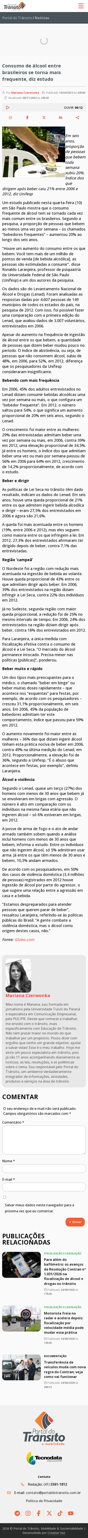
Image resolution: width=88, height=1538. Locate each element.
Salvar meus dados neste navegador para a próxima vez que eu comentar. (39, 1208)
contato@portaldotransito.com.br (53, 1492)
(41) (55, 1484)
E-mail (8, 1179)
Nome (8, 1161)
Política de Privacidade (44, 1500)
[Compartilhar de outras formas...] (77, 117)
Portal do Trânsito (17, 17)
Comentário (13, 1122)
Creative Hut (56, 1533)
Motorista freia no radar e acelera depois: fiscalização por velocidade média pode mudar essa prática (64, 1323)
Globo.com (24, 939)
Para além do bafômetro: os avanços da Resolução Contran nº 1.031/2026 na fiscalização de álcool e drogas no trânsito (65, 1271)
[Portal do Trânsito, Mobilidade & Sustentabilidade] (44, 1428)
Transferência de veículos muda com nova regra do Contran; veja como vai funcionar (65, 1369)
